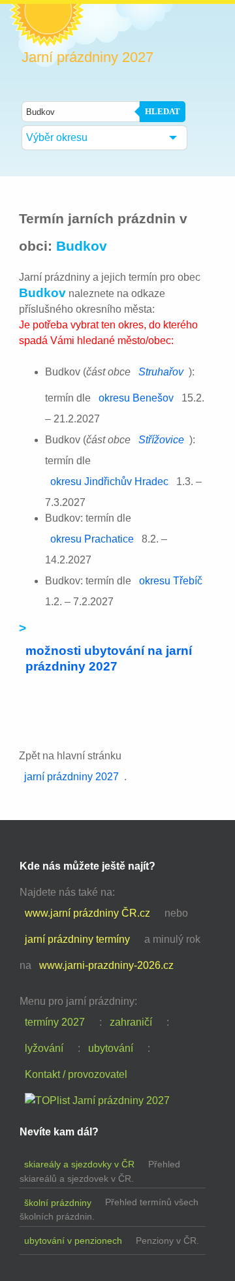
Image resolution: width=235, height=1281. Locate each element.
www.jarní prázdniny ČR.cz (87, 913)
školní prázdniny (57, 1202)
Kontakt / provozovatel (76, 1074)
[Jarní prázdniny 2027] (97, 1101)
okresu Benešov (136, 397)
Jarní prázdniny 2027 (87, 57)
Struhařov (160, 371)
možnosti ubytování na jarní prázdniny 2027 (108, 658)
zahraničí (131, 1022)
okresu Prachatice (92, 539)
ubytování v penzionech (73, 1240)
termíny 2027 (55, 1022)
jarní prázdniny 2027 (71, 776)
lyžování (44, 1048)
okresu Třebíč (170, 580)
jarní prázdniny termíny (77, 939)
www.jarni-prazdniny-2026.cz (106, 965)
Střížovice (161, 439)
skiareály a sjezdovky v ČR (79, 1164)
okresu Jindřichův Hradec (109, 481)
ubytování (110, 1048)
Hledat (162, 111)
